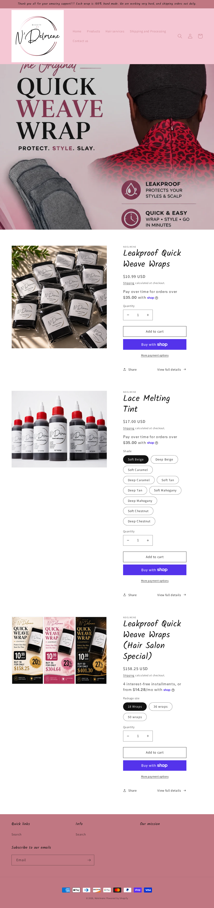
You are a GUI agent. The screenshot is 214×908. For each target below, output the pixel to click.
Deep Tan (135, 490)
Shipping (128, 283)
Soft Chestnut (138, 511)
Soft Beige (136, 459)
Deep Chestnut (139, 521)
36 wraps (161, 706)
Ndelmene (100, 898)
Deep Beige (164, 459)
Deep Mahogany (140, 501)
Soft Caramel (138, 470)
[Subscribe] (89, 860)
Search (16, 834)
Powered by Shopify (117, 898)
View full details (169, 369)
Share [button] (132, 369)
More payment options (155, 355)
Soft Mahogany (165, 490)
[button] (180, 36)
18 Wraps (135, 706)
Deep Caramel (139, 480)
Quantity (129, 306)
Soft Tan (168, 480)
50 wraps (135, 717)
